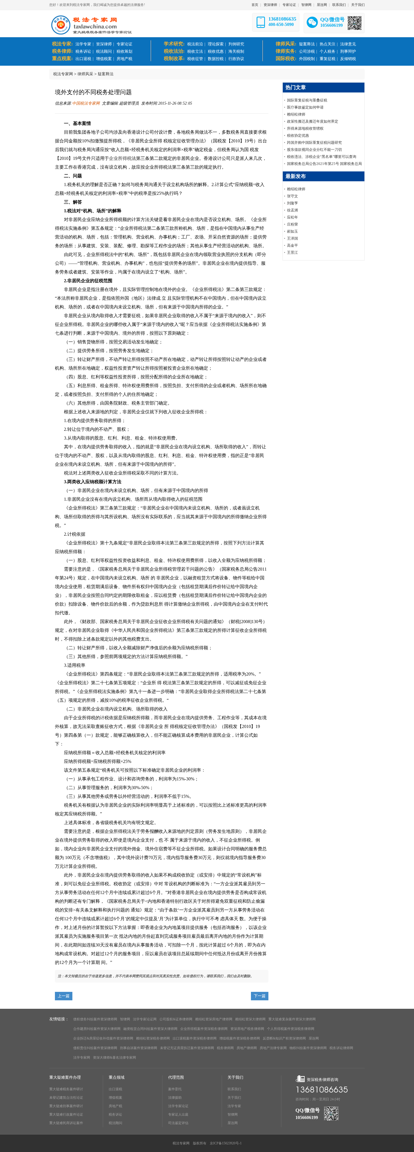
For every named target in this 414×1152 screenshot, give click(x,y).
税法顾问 (104, 51)
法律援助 (175, 1098)
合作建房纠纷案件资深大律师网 (97, 1029)
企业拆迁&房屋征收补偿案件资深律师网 (103, 1038)
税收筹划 (124, 51)
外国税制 (307, 59)
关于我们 (358, 5)
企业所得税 (120, 158)
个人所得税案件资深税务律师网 (290, 1029)
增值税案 (104, 59)
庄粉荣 (292, 224)
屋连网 (322, 5)
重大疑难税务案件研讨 (66, 1089)
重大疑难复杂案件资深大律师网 (292, 1019)
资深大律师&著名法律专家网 (114, 1058)
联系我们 (339, 5)
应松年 (292, 217)
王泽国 (292, 238)
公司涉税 (307, 51)
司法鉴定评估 (178, 1123)
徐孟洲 (292, 210)
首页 (254, 5)
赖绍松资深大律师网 (250, 1019)
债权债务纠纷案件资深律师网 (95, 1019)
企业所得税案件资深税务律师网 (204, 1029)
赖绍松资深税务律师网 (153, 1038)
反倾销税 (348, 59)
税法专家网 (63, 74)
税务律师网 (225, 1048)
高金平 (292, 245)
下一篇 (260, 996)
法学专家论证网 (145, 1019)
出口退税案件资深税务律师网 (195, 1038)
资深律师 (270, 5)
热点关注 (327, 44)
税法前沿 (195, 44)
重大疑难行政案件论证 (66, 1114)
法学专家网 (81, 1058)
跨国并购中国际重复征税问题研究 (314, 142)
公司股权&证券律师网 (175, 1019)
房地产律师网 (247, 1048)
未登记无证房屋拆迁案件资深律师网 (187, 1048)
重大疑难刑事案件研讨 (66, 1106)
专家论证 (289, 5)
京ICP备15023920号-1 (226, 1143)
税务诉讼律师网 (341, 1048)
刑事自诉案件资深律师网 (138, 1048)
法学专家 (83, 44)
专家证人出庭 (178, 1114)
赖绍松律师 (296, 114)
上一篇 (64, 996)
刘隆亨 (292, 203)
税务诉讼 (83, 51)
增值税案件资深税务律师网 (239, 1038)
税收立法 (195, 51)
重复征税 (327, 59)
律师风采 (85, 74)
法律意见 (348, 44)
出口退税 (83, 59)
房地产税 (124, 59)
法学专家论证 (178, 1106)
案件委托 (175, 1089)
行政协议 (236, 59)
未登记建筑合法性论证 (66, 1098)
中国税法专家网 (86, 103)
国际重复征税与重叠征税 (307, 100)
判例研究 (236, 44)
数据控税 (216, 59)
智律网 (306, 5)
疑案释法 (307, 44)
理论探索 (216, 44)
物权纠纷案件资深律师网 (308, 1048)
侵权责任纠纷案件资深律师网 (95, 1048)
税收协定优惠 (298, 135)
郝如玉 (292, 231)
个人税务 (327, 51)
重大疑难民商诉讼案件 (66, 1123)
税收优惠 (216, 51)
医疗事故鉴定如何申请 (305, 107)
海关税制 (236, 51)
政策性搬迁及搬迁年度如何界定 (312, 121)
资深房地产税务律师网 (247, 1029)
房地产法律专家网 (273, 1048)
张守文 (292, 196)
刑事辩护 (348, 51)
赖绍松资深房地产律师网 (213, 1019)
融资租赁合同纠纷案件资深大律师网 (150, 1029)
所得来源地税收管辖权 (305, 128)
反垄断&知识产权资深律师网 (284, 1038)
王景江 (292, 252)
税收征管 (195, 59)
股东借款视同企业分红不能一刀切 (314, 149)
